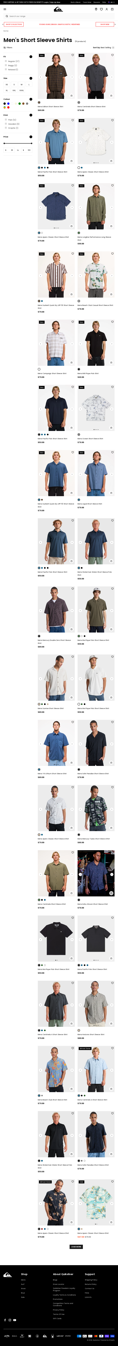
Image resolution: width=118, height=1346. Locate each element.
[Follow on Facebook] (5, 1320)
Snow (23, 1288)
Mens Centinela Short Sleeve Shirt (92, 106)
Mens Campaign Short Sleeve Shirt (52, 373)
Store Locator (58, 1284)
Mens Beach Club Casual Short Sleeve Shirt (95, 305)
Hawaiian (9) (13, 124)
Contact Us (89, 1288)
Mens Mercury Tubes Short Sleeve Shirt (94, 839)
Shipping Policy (91, 1280)
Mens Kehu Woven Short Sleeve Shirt (93, 904)
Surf (22, 1284)
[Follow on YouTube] (14, 1320)
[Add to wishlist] (73, 55)
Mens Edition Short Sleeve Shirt (50, 106)
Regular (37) (13, 61)
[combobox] (61, 16)
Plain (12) (12, 120)
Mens (23, 1280)
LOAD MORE (76, 1247)
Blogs (55, 1280)
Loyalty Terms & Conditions (64, 1295)
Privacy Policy (58, 1310)
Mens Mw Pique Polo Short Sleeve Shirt (93, 640)
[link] (17, 61)
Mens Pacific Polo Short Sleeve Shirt (52, 172)
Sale (23, 1297)
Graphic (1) (13, 128)
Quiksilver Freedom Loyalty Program (64, 1289)
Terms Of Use (58, 1314)
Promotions (58, 1299)
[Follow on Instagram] (9, 1320)
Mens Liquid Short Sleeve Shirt (90, 504)
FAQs (87, 1293)
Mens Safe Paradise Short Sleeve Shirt (93, 773)
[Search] (5, 16)
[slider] (4, 143)
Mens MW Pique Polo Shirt (88, 373)
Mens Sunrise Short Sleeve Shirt (51, 708)
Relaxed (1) (13, 69)
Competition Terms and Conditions (63, 1304)
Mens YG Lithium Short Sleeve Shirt (52, 773)
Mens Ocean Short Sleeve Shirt (90, 439)
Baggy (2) (12, 65)
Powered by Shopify (107, 1340)
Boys (23, 1293)
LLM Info (88, 1297)
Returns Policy (91, 1284)
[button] (5, 9)
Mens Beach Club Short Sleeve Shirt (52, 1100)
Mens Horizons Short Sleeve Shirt (91, 1034)
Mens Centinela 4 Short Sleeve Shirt (53, 1034)
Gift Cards (57, 1318)
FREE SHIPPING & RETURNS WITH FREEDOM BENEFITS (31, 2)
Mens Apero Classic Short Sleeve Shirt (93, 172)
